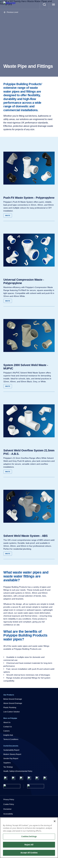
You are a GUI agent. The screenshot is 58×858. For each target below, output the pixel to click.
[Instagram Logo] (21, 778)
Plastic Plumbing (9, 708)
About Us (6, 722)
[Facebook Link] (5, 778)
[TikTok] (45, 778)
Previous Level (12, 12)
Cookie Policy (8, 804)
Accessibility (8, 814)
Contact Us (7, 727)
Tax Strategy (8, 767)
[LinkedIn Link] (29, 778)
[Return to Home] (11, 786)
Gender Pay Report (10, 759)
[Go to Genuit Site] (35, 786)
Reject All (28, 844)
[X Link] (13, 778)
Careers (6, 731)
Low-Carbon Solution (11, 712)
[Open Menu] (53, 4)
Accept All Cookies (29, 852)
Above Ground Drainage (12, 703)
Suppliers (7, 763)
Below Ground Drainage (12, 699)
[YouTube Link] (37, 778)
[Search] (44, 4)
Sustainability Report (11, 750)
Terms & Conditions (10, 739)
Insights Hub (8, 735)
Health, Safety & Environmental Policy (17, 771)
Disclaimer (7, 809)
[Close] (55, 821)
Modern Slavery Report (12, 754)
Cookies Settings (29, 836)
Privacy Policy (8, 800)
